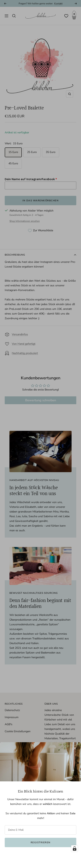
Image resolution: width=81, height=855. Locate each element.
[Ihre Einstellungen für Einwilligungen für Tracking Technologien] (74, 848)
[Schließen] (75, 748)
